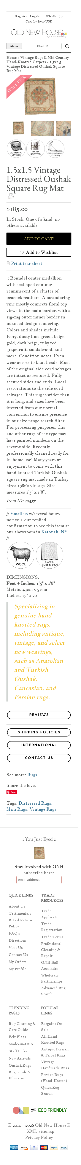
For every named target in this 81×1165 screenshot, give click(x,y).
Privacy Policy (39, 1137)
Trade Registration (51, 927)
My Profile (17, 969)
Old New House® (52, 1125)
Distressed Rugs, (35, 803)
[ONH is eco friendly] (39, 1115)
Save (13, 792)
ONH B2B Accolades (50, 965)
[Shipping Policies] (38, 733)
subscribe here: (39, 873)
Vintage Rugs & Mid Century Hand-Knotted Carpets (37, 59)
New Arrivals (20, 1058)
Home (11, 57)
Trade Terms (52, 937)
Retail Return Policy (20, 923)
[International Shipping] (38, 746)
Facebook (30, 6)
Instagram (46, 6)
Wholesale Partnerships (51, 978)
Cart (38, 21)
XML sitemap (40, 1131)
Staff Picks (18, 1051)
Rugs (32, 775)
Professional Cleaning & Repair (51, 949)
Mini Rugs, (17, 809)
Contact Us (18, 954)
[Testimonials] (38, 719)
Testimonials (20, 913)
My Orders (17, 962)
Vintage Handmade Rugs (55, 1065)
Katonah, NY (54, 532)
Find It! (42, 46)
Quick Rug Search (50, 1090)
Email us (19, 513)
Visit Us (16, 947)
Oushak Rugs (20, 1065)
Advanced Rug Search (53, 991)
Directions (17, 940)
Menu (14, 46)
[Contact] (38, 758)
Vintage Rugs (43, 809)
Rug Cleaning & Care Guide (22, 1026)
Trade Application (51, 914)
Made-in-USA (21, 1044)
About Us (17, 906)
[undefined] (38, 96)
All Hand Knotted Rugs (52, 1039)
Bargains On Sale (51, 1026)
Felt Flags (17, 1037)
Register (21, 16)
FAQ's (14, 933)
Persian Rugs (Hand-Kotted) (54, 1077)
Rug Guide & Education (19, 1075)
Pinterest (38, 6)
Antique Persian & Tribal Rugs (54, 1052)
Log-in (35, 16)
